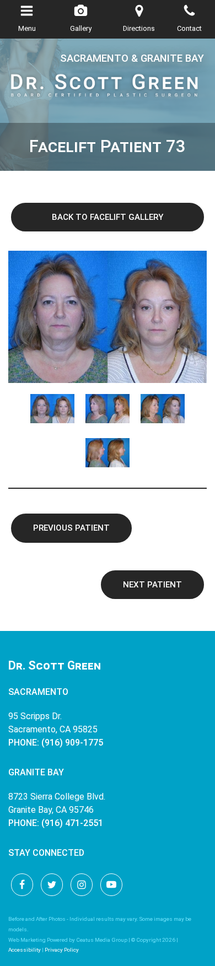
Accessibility (24, 950)
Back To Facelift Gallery (107, 217)
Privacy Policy (62, 950)
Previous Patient (71, 528)
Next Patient (152, 585)
